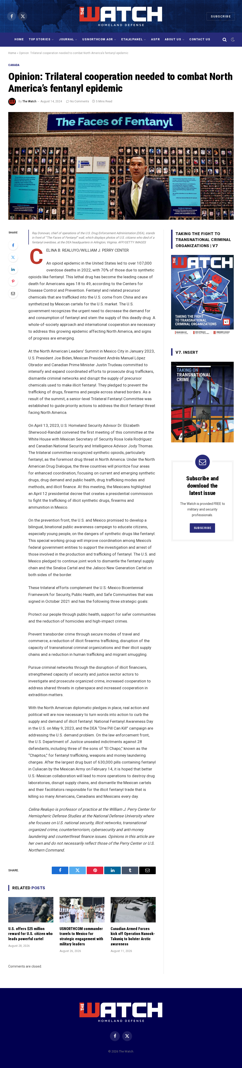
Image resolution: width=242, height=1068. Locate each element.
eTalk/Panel (132, 39)
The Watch (29, 101)
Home (19, 39)
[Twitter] (13, 257)
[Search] (225, 39)
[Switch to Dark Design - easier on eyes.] (232, 39)
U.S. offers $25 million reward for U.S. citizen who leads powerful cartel (30, 934)
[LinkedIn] (13, 269)
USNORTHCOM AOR (97, 39)
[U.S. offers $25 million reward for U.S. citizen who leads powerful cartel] (30, 909)
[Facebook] (13, 245)
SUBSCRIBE (202, 528)
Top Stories (40, 39)
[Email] (13, 293)
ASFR (155, 39)
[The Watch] (121, 16)
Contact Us (199, 39)
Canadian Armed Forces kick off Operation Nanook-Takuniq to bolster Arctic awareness (133, 936)
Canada (14, 65)
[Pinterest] (13, 281)
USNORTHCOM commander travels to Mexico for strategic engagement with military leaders (81, 936)
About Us (173, 39)
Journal (66, 39)
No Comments (79, 101)
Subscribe (221, 16)
